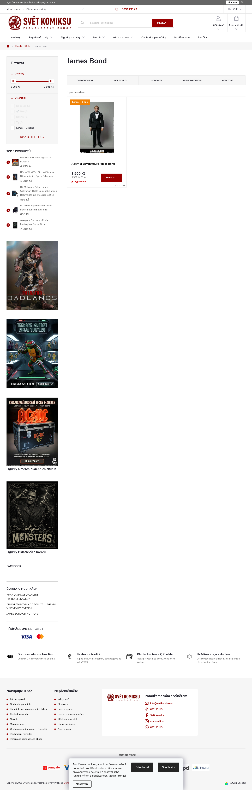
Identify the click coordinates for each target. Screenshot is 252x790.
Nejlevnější (120, 80)
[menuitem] (16, 37)
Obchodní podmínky (36, 9)
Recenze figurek (127, 754)
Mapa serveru (17, 724)
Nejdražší (156, 80)
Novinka (21, 117)
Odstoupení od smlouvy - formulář (28, 729)
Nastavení (82, 784)
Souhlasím (168, 767)
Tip (19, 122)
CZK (235, 9)
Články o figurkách (67, 719)
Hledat (162, 23)
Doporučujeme (85, 80)
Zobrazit (112, 177)
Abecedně (227, 80)
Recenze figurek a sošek (71, 714)
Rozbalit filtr (30, 137)
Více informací (117, 776)
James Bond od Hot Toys (22, 613)
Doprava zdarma (66, 724)
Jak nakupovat (14, 9)
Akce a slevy (64, 729)
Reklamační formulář (21, 734)
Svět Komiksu (157, 715)
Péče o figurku (65, 709)
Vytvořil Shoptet (237, 783)
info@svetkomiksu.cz (161, 703)
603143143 (156, 709)
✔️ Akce (21, 111)
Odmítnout (142, 767)
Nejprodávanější (192, 80)
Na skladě (22, 106)
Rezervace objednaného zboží (26, 739)
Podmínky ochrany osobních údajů (28, 709)
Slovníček (63, 704)
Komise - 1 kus (24, 127)
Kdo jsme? (63, 699)
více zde (232, 2)
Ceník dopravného (19, 714)
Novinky (14, 719)
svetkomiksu (157, 721)
